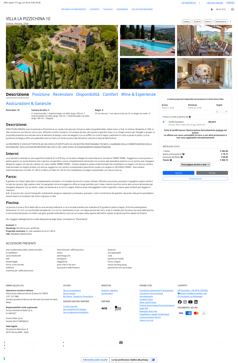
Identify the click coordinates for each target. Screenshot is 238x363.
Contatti (94, 9)
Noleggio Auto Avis (148, 311)
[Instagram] (185, 302)
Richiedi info (196, 179)
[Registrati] (212, 9)
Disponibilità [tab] (87, 94)
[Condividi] (230, 21)
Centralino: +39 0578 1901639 (194, 290)
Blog (32, 348)
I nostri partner (70, 306)
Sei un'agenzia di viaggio (74, 309)
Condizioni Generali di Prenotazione (156, 290)
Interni (208, 21)
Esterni (197, 21)
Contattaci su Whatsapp (190, 296)
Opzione (178, 173)
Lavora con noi (146, 320)
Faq (32, 345)
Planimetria (220, 21)
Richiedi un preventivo (73, 9)
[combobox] (221, 111)
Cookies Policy (146, 299)
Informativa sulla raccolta (95, 360)
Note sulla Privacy (148, 302)
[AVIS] (104, 308)
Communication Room (150, 317)
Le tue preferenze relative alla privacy (130, 360)
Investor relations (109, 290)
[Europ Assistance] (118, 308)
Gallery (186, 21)
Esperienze (122, 9)
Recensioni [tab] (63, 94)
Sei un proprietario (142, 9)
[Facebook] (180, 302)
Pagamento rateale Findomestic (154, 314)
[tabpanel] (81, 191)
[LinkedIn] (196, 302)
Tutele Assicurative (32, 342)
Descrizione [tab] (17, 94)
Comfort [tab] (110, 94)
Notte (167, 151)
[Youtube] (190, 302)
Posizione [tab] (41, 94)
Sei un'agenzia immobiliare (75, 312)
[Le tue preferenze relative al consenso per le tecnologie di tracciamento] (4, 358)
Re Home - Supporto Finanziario (78, 296)
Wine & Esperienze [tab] (138, 94)
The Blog (108, 9)
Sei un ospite (69, 293)
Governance (107, 293)
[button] (233, 9)
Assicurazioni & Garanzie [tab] (28, 103)
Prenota (212, 173)
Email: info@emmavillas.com (193, 293)
